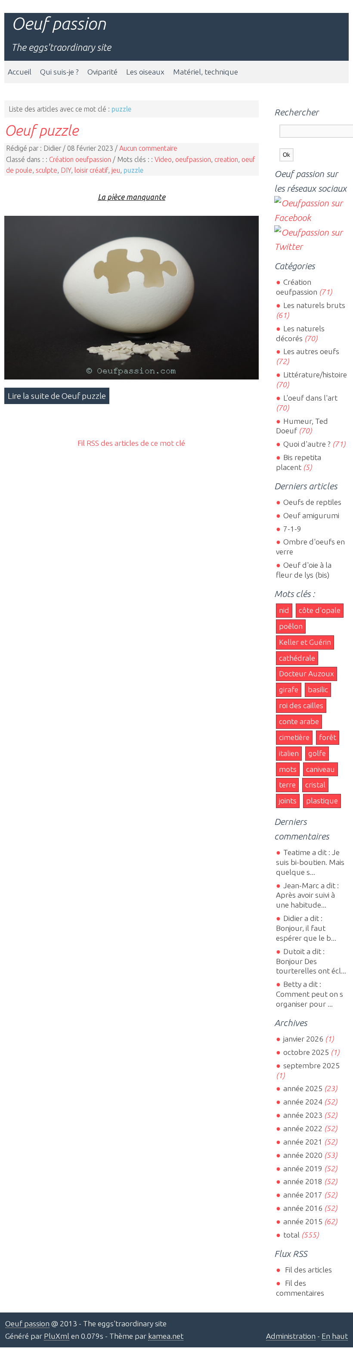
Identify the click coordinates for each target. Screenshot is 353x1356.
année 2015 (302, 1221)
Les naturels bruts (314, 305)
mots (288, 769)
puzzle (133, 170)
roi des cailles (301, 705)
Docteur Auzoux (306, 673)
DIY (66, 170)
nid (284, 610)
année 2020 (302, 1155)
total (292, 1235)
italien (289, 753)
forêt (327, 737)
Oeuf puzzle (41, 130)
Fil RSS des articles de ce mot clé (131, 443)
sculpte (46, 170)
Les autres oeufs (311, 351)
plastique (322, 800)
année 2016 (302, 1208)
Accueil (19, 72)
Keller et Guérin (305, 642)
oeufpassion (193, 159)
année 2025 (302, 1088)
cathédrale (297, 658)
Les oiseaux (145, 72)
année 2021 (302, 1142)
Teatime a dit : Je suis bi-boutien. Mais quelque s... (310, 862)
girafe (288, 689)
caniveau (320, 769)
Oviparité (102, 72)
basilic (318, 689)
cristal (315, 785)
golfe (317, 753)
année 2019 (302, 1168)
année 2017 (302, 1195)
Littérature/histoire (315, 374)
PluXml (56, 1336)
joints (288, 800)
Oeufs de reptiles (312, 502)
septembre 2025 (311, 1065)
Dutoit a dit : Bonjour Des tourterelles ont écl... (311, 961)
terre (287, 785)
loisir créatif (91, 170)
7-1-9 (292, 529)
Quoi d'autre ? (306, 444)
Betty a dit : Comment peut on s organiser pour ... (309, 994)
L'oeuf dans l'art (310, 398)
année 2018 (302, 1181)
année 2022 (302, 1128)
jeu (115, 170)
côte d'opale (320, 610)
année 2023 (302, 1115)
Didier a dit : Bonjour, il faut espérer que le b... (306, 928)
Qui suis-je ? (59, 72)
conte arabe (299, 721)
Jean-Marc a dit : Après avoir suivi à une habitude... (307, 895)
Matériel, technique (205, 72)
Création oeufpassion (80, 159)
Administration (291, 1336)
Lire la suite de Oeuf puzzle (57, 396)
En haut (335, 1336)
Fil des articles (307, 1270)
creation (226, 159)
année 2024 (302, 1102)
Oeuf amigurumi (311, 515)
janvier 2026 (303, 1039)
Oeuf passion (58, 23)
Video (163, 159)
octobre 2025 (305, 1052)
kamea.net (165, 1336)
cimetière (294, 737)
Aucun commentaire (148, 148)
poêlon (291, 626)
